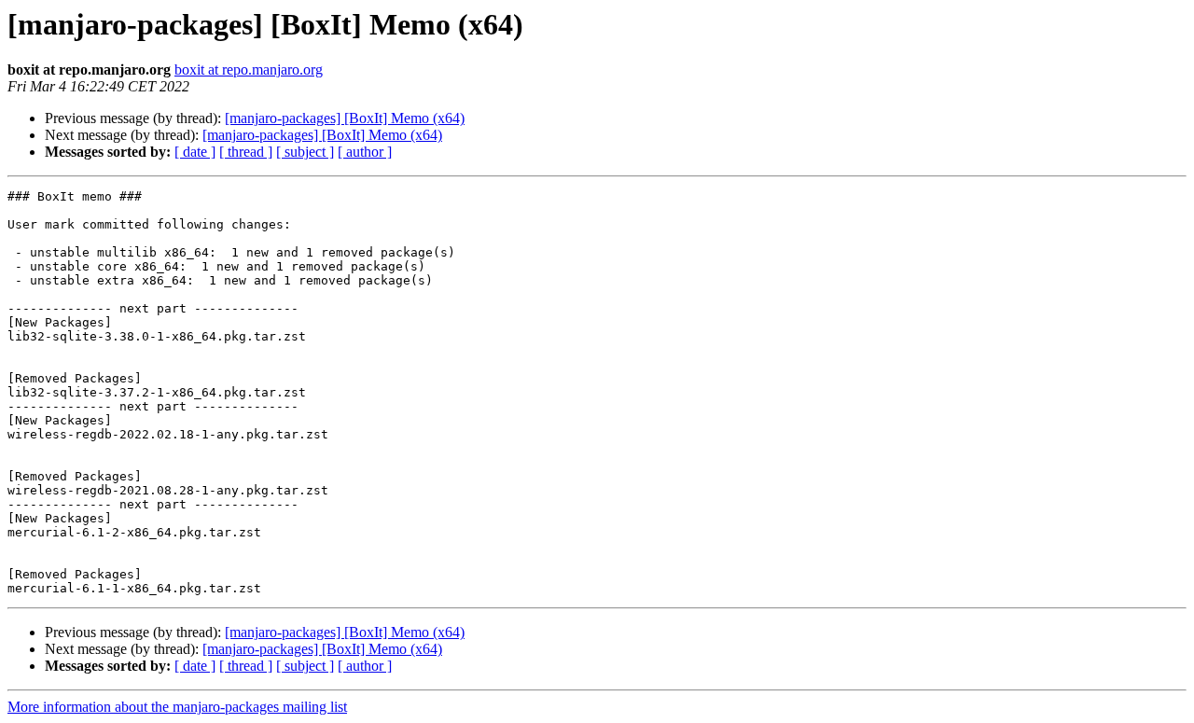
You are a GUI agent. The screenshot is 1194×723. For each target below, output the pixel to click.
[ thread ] (245, 152)
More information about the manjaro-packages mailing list (177, 707)
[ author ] (365, 152)
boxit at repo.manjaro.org (248, 69)
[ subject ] (305, 152)
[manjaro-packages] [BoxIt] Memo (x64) (345, 118)
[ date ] (194, 152)
